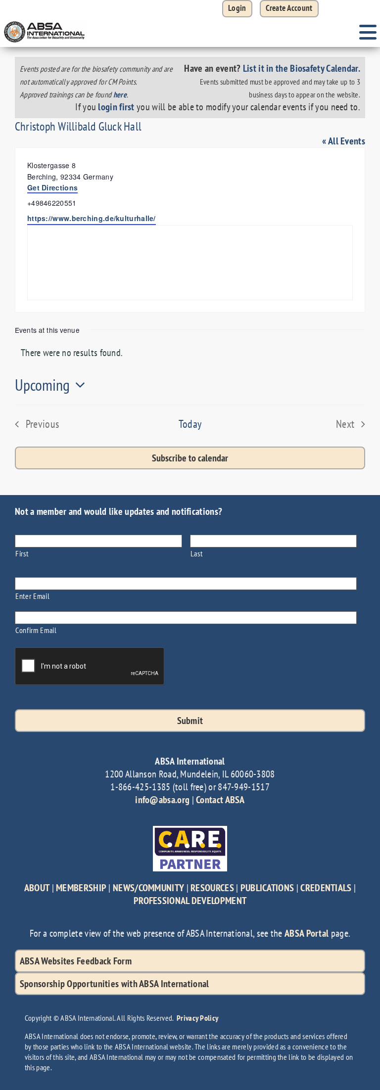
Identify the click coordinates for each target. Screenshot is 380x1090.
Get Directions (52, 187)
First (21, 553)
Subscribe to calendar (190, 458)
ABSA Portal (307, 933)
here (120, 94)
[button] (289, 8)
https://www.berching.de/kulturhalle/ (91, 218)
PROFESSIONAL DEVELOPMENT (190, 900)
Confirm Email (36, 630)
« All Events (343, 141)
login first (116, 106)
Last (196, 553)
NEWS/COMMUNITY (148, 887)
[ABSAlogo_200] (44, 22)
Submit (190, 720)
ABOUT (37, 887)
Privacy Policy (197, 1018)
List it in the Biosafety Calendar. (301, 68)
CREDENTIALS (325, 887)
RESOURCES (212, 887)
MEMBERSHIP (81, 887)
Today (190, 424)
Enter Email (32, 595)
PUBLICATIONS (267, 887)
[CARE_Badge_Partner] (190, 830)
